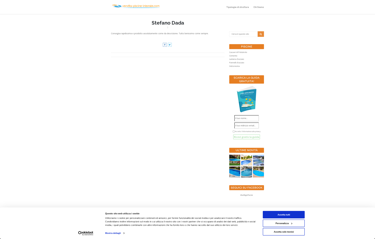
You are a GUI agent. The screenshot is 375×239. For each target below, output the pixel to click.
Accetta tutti (284, 214)
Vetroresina (234, 66)
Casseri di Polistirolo (238, 52)
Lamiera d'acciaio (236, 59)
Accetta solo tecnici (284, 232)
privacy (257, 131)
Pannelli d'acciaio (236, 62)
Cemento (233, 56)
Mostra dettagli (113, 233)
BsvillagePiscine (246, 195)
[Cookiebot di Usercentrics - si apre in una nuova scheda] (86, 233)
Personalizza (282, 223)
